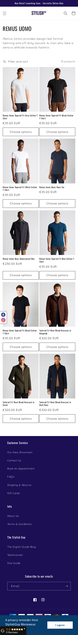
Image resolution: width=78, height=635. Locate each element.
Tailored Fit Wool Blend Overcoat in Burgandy (55, 332)
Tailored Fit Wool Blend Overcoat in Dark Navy (55, 403)
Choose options (21, 132)
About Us (13, 516)
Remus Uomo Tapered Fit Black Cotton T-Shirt (56, 117)
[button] (5, 13)
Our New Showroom (20, 452)
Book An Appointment (21, 468)
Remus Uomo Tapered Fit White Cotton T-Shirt (20, 188)
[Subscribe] (67, 586)
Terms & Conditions (19, 524)
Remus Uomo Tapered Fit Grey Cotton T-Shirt (20, 117)
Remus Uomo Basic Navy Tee (51, 187)
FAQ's (11, 476)
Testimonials (15, 555)
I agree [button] (60, 625)
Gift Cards (13, 493)
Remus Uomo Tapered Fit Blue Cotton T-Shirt (57, 260)
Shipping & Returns (19, 485)
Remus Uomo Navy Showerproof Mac (19, 258)
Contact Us (14, 460)
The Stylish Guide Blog (21, 546)
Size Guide (13, 563)
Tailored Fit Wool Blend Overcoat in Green (18, 403)
